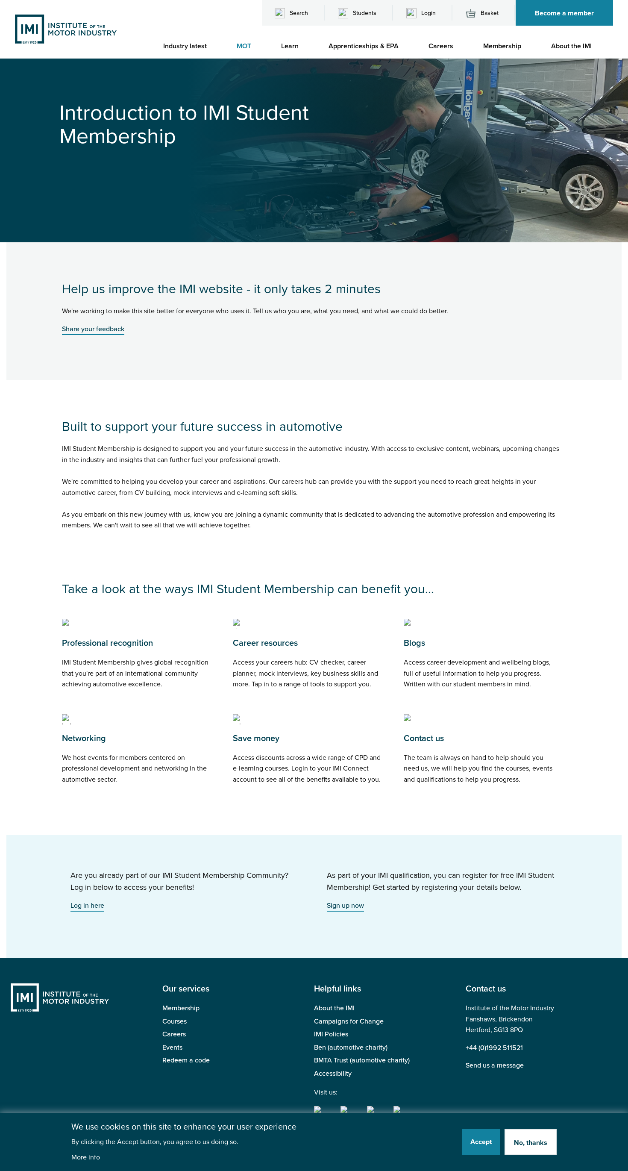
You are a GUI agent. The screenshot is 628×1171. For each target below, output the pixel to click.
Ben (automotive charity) (350, 1047)
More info (85, 1157)
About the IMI (334, 1008)
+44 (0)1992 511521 (494, 1048)
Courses (174, 1021)
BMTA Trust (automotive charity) (362, 1060)
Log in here (87, 905)
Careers (174, 1034)
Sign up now (345, 905)
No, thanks (530, 1143)
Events (172, 1047)
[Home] (66, 28)
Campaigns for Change (349, 1021)
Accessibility (333, 1073)
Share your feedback (93, 329)
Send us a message (495, 1065)
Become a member (564, 13)
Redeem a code (186, 1060)
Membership (181, 1008)
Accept (481, 1142)
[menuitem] (189, 46)
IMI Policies (331, 1034)
